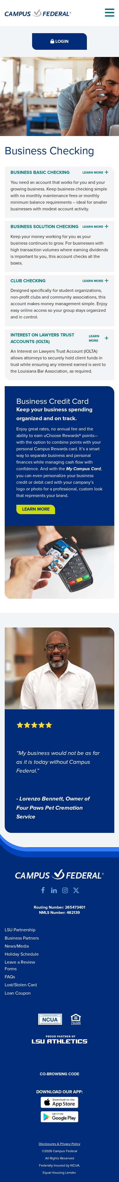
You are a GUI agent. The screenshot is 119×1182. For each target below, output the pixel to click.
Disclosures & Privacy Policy (59, 1144)
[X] (76, 890)
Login (61, 42)
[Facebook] (43, 890)
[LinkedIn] (54, 890)
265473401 (75, 907)
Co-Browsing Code (59, 1074)
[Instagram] (65, 890)
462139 (73, 912)
